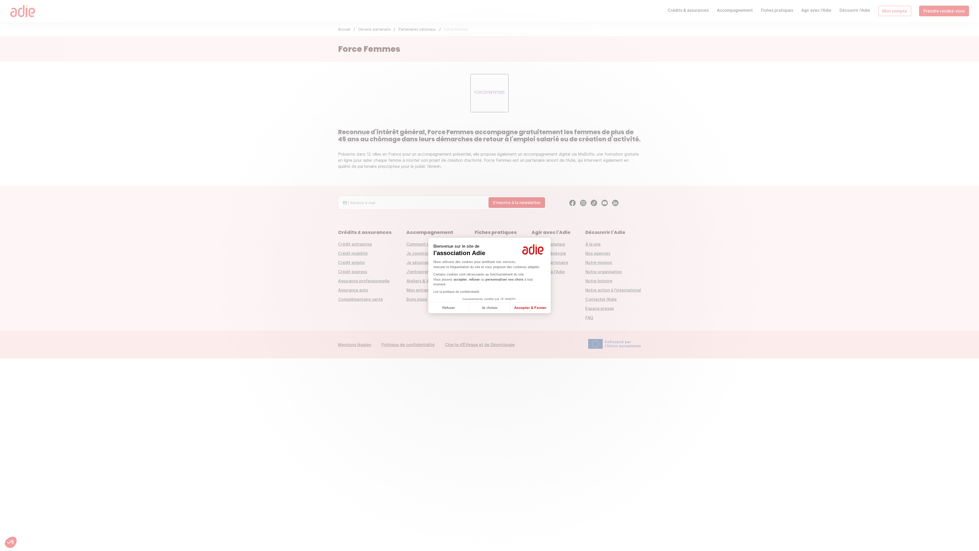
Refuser (448, 308)
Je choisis (489, 308)
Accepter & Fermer (530, 308)
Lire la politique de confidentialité (456, 292)
